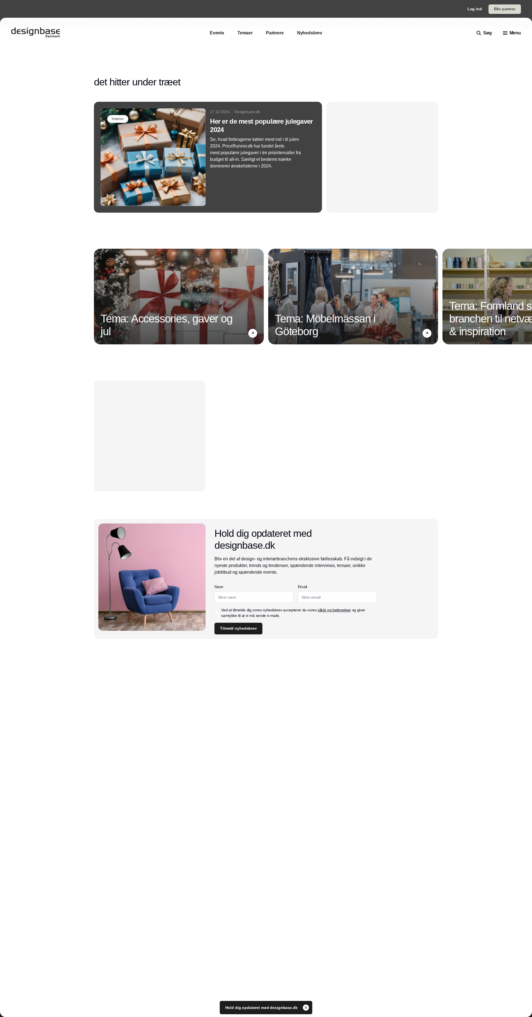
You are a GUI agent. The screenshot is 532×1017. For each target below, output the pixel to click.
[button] (252, 333)
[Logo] (35, 33)
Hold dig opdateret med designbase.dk (262, 1007)
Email (302, 586)
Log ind (474, 9)
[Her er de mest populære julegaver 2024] (208, 157)
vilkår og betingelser (334, 610)
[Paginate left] (98, 296)
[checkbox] (216, 613)
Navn (218, 586)
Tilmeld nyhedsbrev (238, 628)
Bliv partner (504, 9)
